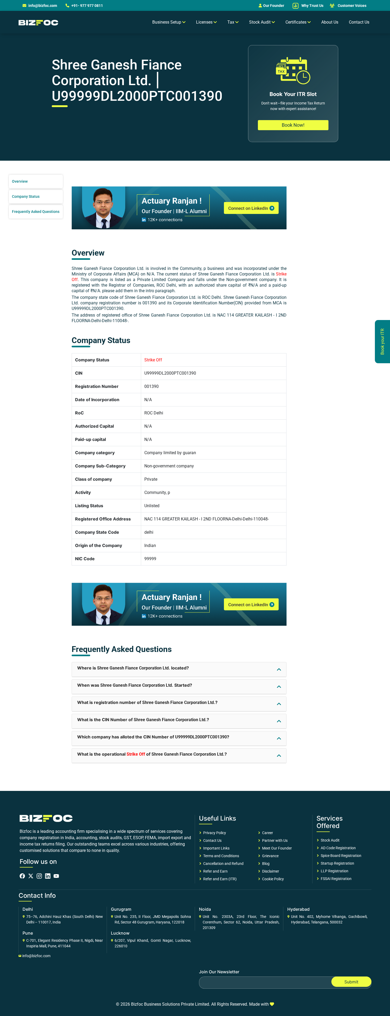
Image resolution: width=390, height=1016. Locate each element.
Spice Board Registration (340, 855)
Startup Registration (336, 863)
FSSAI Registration (335, 879)
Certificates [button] (296, 22)
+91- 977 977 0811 (87, 5)
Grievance (270, 856)
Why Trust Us (312, 5)
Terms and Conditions (220, 856)
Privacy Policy (214, 833)
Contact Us (359, 22)
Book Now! (293, 125)
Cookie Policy (272, 879)
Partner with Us (274, 840)
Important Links (215, 848)
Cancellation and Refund (223, 863)
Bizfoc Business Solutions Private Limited (170, 1004)
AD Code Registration (337, 848)
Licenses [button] (205, 22)
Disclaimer (270, 871)
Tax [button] (231, 22)
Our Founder (273, 5)
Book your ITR (382, 342)
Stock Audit (329, 840)
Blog (265, 863)
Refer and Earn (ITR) (219, 879)
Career (267, 833)
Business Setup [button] (167, 22)
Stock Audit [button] (260, 22)
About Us (329, 22)
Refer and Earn (215, 871)
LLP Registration (333, 871)
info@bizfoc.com (42, 5)
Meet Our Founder (276, 848)
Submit (351, 981)
